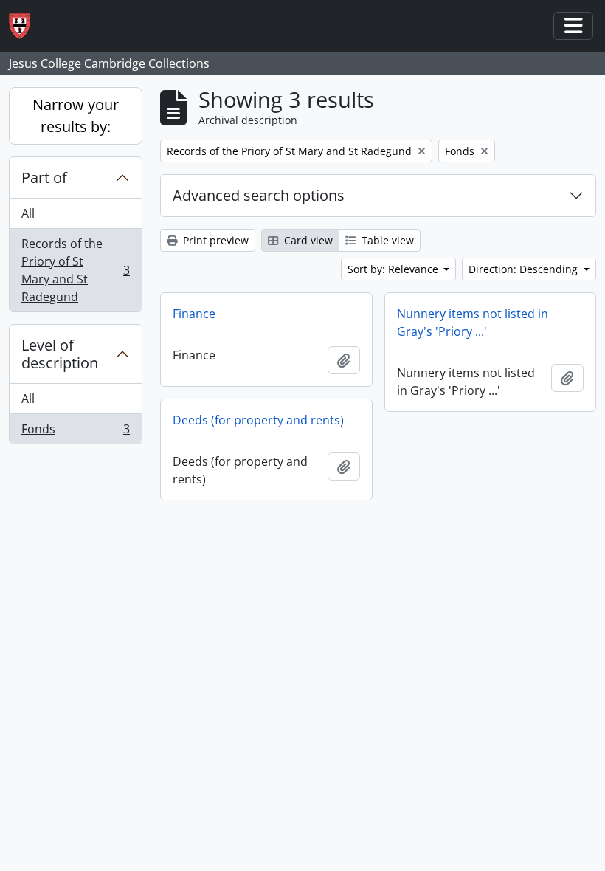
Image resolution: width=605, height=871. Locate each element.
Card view (307, 240)
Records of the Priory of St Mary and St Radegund (75, 270)
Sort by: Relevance (394, 269)
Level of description (59, 354)
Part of (44, 177)
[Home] (25, 26)
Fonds (75, 432)
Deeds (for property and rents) (258, 420)
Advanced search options (259, 195)
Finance (194, 314)
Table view (386, 240)
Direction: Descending (525, 269)
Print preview (214, 240)
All (28, 213)
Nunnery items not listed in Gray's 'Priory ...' (472, 323)
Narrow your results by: (75, 115)
